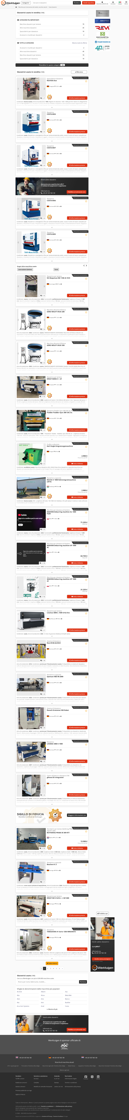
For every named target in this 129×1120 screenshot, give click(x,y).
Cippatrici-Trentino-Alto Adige (87, 1066)
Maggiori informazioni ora (77, 815)
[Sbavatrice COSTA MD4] (31, 122)
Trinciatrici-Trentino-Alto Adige (30, 1066)
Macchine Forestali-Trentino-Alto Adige (110, 1066)
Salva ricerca (52, 963)
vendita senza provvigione (103, 959)
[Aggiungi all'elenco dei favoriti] (86, 81)
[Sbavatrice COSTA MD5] (31, 242)
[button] (126, 2)
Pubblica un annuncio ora (76, 192)
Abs (18, 1003)
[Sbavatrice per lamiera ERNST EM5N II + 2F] (31, 387)
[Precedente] (18, 89)
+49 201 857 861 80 (25, 1058)
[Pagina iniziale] (16, 7)
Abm (18, 999)
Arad (42, 1006)
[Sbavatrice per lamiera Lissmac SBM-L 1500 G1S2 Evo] (31, 621)
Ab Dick (19, 992)
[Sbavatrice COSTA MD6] (31, 209)
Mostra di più (52, 1009)
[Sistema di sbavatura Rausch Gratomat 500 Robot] (31, 718)
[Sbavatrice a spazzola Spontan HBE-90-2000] (31, 685)
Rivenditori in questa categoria (51, 65)
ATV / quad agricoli (13, 1066)
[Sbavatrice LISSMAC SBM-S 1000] (31, 752)
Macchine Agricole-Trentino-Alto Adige (53, 1066)
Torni (56, 269)
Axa (66, 992)
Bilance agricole (64, 1070)
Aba (18, 995)
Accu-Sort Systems (23, 1006)
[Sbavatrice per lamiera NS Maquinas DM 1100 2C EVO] (31, 286)
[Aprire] (52, 107)
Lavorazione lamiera (25, 269)
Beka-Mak (68, 995)
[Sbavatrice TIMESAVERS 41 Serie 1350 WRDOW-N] (31, 940)
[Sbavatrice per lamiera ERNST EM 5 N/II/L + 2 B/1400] (31, 906)
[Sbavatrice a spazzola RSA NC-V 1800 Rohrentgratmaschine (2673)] (31, 488)
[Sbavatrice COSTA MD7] (31, 156)
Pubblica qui (103, 913)
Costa (67, 1006)
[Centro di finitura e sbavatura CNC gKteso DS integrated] (31, 785)
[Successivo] (44, 89)
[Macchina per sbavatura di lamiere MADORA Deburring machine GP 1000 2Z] (31, 587)
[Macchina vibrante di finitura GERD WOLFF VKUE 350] (31, 353)
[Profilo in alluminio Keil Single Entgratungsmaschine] (31, 454)
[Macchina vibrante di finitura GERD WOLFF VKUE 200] (31, 320)
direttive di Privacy (47, 1116)
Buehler (67, 1003)
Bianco (67, 999)
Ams (42, 999)
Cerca (77, 3)
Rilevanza (79, 72)
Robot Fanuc (71, 1066)
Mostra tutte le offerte (79, 43)
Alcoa (43, 995)
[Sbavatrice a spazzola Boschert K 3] (31, 872)
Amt (42, 1003)
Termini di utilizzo (58, 1116)
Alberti (43, 992)
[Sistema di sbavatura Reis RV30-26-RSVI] (31, 651)
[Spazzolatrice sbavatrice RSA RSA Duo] (31, 89)
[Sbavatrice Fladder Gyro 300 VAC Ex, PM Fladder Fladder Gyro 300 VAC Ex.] (31, 421)
